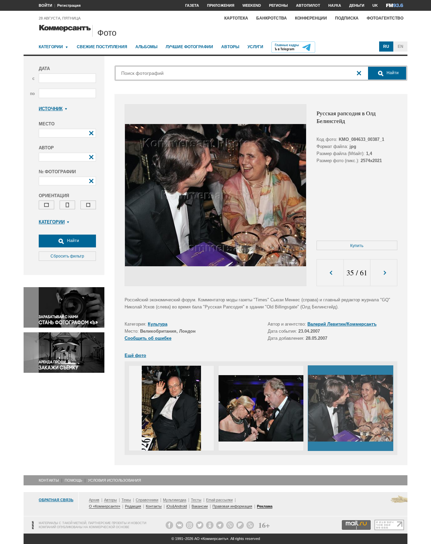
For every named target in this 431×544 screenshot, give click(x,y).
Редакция (133, 506)
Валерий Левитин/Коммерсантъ (341, 324)
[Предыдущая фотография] (330, 273)
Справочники (147, 500)
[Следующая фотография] (383, 273)
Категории (51, 46)
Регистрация (68, 5)
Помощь (73, 480)
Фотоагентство (385, 18)
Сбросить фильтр (67, 256)
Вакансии (200, 506)
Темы (126, 500)
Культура (157, 324)
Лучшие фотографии (189, 46)
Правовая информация (232, 506)
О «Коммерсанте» (104, 506)
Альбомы (146, 46)
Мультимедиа (174, 500)
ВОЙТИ (45, 5)
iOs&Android (176, 506)
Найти (72, 240)
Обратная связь (56, 500)
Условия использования (114, 480)
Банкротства (271, 18)
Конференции (311, 18)
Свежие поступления (102, 46)
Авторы (230, 46)
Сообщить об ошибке (148, 338)
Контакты (49, 480)
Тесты (196, 500)
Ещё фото (135, 355)
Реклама (264, 506)
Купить (356, 245)
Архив (94, 500)
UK (375, 5)
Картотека (236, 18)
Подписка (347, 18)
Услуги (255, 46)
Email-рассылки (219, 500)
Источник (51, 108)
